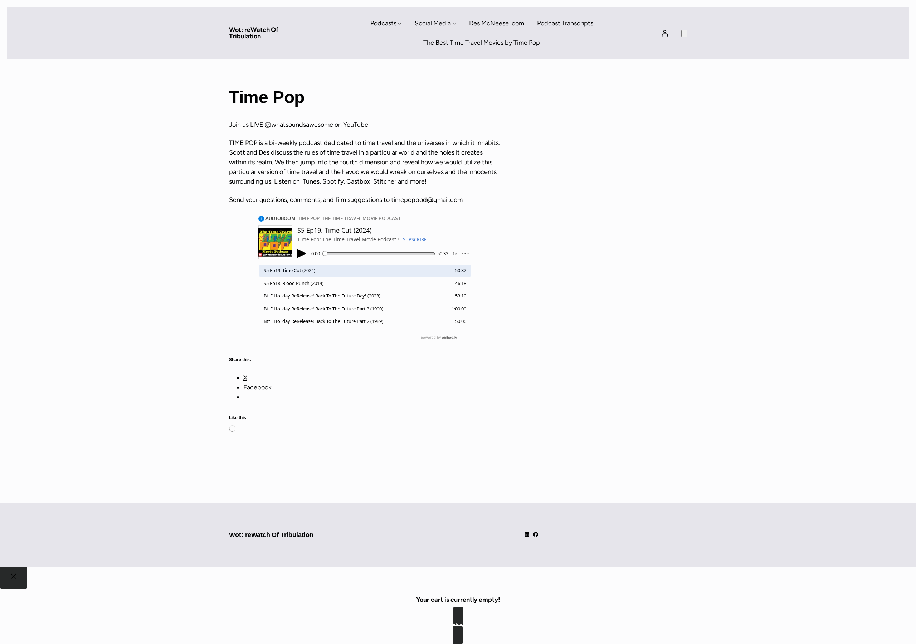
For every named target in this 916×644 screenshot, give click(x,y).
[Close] (13, 578)
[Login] (665, 33)
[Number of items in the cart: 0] (684, 33)
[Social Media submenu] (454, 23)
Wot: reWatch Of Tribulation (253, 33)
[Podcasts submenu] (400, 23)
